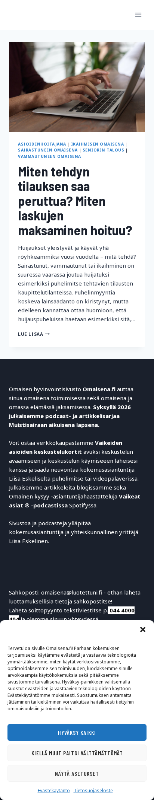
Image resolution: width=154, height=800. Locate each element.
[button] (143, 629)
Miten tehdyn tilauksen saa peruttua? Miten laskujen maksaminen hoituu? (75, 200)
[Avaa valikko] (138, 14)
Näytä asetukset (77, 773)
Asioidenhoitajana (42, 144)
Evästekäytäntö (54, 790)
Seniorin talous (103, 150)
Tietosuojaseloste (93, 790)
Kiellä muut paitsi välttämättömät (77, 753)
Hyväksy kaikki (77, 732)
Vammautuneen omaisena (49, 156)
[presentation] (77, 87)
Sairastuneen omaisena (48, 150)
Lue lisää (34, 334)
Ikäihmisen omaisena (97, 144)
